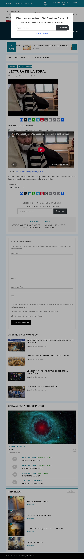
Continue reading (42, 33)
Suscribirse (63, 28)
